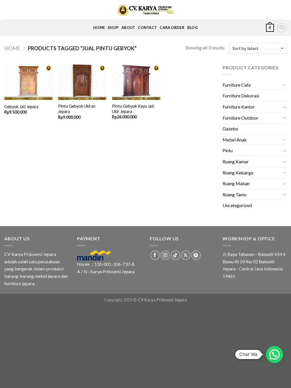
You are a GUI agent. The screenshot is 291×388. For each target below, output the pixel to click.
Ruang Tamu (234, 194)
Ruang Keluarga (238, 172)
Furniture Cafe (237, 84)
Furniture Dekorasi (241, 95)
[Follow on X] (185, 255)
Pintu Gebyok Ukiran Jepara (76, 109)
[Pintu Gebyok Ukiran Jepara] (82, 82)
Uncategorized (237, 205)
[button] (274, 354)
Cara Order (172, 27)
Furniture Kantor (239, 106)
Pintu (228, 150)
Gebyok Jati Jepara (21, 106)
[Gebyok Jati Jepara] (28, 82)
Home (99, 27)
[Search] (281, 27)
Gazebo (230, 128)
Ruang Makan (236, 183)
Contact (147, 27)
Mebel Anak (235, 139)
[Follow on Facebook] (155, 255)
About (128, 27)
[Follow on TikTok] (175, 255)
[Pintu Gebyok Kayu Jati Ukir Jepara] (136, 82)
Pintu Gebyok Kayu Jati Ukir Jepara (133, 109)
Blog (192, 27)
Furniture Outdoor (240, 117)
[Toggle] (284, 84)
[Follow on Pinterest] (196, 255)
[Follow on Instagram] (165, 255)
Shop (113, 27)
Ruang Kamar (236, 161)
